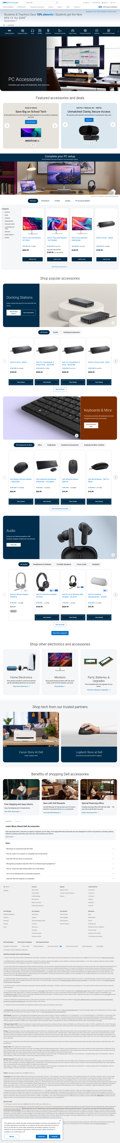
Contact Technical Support (67, 893)
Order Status (35, 893)
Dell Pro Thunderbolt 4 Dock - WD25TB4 (71, 363)
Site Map (6, 890)
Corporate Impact (36, 933)
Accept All (54, 1136)
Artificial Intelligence (9, 914)
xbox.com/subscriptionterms (70, 1010)
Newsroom (35, 927)
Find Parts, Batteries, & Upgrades (97, 690)
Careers (34, 917)
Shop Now (89, 120)
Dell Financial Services (42, 942)
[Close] (60, 1121)
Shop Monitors (59, 686)
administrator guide (81, 991)
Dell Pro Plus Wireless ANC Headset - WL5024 (72, 595)
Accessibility (99, 946)
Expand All (8, 821)
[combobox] (42, 2)
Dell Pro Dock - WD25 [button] (104, 238)
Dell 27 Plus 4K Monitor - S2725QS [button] (32, 239)
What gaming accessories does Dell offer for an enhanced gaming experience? (30, 864)
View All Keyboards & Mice (60, 509)
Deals (5, 927)
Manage (11, 1136)
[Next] (115, 361)
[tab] (33, 201)
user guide (41, 991)
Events (90, 920)
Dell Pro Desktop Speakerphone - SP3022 (97, 595)
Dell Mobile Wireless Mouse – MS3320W (21, 480)
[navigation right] (118, 32)
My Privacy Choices (53, 946)
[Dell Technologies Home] (10, 2)
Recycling (34, 930)
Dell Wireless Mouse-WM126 (70, 480)
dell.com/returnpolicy (108, 957)
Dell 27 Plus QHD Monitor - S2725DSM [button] (57, 239)
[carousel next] (55, 125)
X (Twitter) (91, 896)
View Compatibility (28, 312)
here (101, 1020)
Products (6, 917)
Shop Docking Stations (13, 312)
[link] (96, 2)
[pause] (28, 145)
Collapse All (17, 821)
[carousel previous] (7, 125)
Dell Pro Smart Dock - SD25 (98, 362)
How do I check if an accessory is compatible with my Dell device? (27, 854)
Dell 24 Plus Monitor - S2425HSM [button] (80, 239)
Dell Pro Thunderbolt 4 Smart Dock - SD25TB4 (45, 363)
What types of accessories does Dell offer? (19, 849)
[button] (87, 2)
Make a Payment (36, 902)
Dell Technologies (9, 942)
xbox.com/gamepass (47, 1012)
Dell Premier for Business (110, 7)
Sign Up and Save (9, 21)
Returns (62, 896)
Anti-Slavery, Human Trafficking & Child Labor (16, 950)
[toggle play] (113, 323)
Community (91, 890)
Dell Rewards (91, 917)
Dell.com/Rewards (101, 1123)
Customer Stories (36, 936)
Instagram (91, 902)
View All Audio (60, 624)
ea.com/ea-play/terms (60, 1012)
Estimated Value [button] (51, 249)
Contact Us (91, 893)
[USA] (4, 25)
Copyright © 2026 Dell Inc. (11, 946)
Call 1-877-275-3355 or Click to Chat (101, 11)
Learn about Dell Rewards (51, 812)
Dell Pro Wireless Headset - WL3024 (47, 595)
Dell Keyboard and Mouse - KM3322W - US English (46, 480)
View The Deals (31, 122)
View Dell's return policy (11, 811)
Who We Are (35, 914)
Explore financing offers (89, 812)
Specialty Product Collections (96, 927)
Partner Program (64, 923)
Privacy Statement (38, 946)
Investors (34, 923)
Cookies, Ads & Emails (72, 946)
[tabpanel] (60, 237)
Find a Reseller (64, 917)
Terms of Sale (25, 946)
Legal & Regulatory (87, 946)
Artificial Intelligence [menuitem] (8, 7)
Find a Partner (64, 914)
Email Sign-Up (92, 923)
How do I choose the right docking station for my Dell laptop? (25, 869)
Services (6, 923)
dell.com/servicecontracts (23, 975)
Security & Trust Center (94, 933)
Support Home (64, 890)
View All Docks (60, 389)
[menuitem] (22, 7)
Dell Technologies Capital (38, 920)
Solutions (6, 920)
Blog (89, 914)
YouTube (90, 905)
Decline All (41, 1136)
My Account (35, 890)
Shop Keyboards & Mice (91, 425)
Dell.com (64, 809)
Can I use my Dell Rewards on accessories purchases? (23, 874)
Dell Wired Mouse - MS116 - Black (99, 480)
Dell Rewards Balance (37, 905)
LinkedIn (90, 899)
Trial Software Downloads (95, 936)
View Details (21, 382)
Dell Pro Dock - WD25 (18, 362)
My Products (35, 899)
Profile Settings (36, 896)
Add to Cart (32, 259)
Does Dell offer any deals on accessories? (19, 859)
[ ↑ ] (31, 975)
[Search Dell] (57, 2)
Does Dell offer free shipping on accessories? (20, 879)
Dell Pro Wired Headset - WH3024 (19, 595)
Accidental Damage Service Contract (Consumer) (74, 980)
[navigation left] (10, 332)
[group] (31, 126)
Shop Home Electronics (20, 686)
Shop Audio (13, 544)
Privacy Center (92, 930)
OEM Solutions (64, 920)
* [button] (31, 807)
